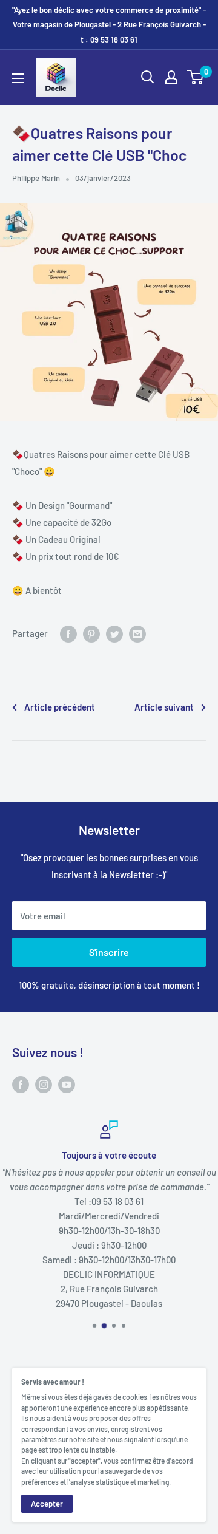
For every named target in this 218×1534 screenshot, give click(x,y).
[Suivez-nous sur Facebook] (20, 1084)
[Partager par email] (137, 633)
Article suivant (164, 706)
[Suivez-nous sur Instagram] (43, 1084)
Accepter (47, 1503)
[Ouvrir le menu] (18, 78)
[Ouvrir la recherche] (147, 77)
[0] (195, 77)
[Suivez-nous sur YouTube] (66, 1084)
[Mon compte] (171, 77)
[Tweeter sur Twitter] (114, 633)
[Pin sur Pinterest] (91, 633)
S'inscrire (109, 952)
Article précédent (59, 706)
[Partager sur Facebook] (68, 633)
